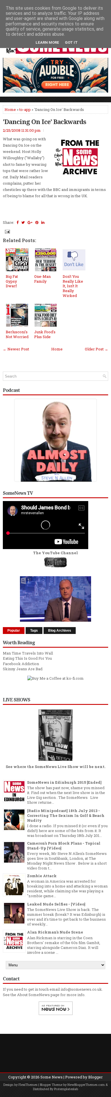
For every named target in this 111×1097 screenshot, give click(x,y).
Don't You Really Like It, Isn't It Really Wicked (73, 286)
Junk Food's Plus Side (45, 334)
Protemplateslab (66, 1089)
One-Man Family (42, 279)
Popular (13, 631)
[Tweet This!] (23, 222)
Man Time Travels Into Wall (28, 653)
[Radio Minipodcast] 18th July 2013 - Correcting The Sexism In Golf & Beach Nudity (65, 815)
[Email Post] (7, 231)
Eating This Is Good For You (27, 658)
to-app (25, 109)
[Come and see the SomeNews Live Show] (55, 761)
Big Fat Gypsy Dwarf (12, 281)
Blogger (95, 1077)
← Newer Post (16, 349)
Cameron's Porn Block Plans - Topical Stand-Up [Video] (63, 846)
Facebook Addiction (21, 663)
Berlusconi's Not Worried (17, 334)
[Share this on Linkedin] (43, 222)
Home (10, 109)
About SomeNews (33, 994)
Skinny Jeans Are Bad (22, 668)
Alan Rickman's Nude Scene (55, 932)
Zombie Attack (42, 875)
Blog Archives (59, 631)
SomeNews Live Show (57, 766)
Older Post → (96, 349)
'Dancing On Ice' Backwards (44, 121)
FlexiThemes (27, 1084)
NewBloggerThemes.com (86, 1084)
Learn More (47, 42)
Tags (34, 631)
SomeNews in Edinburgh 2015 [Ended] (64, 782)
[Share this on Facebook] (17, 222)
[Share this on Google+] (30, 222)
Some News (51, 1077)
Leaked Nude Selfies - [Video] (56, 904)
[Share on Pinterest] (37, 222)
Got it (71, 42)
